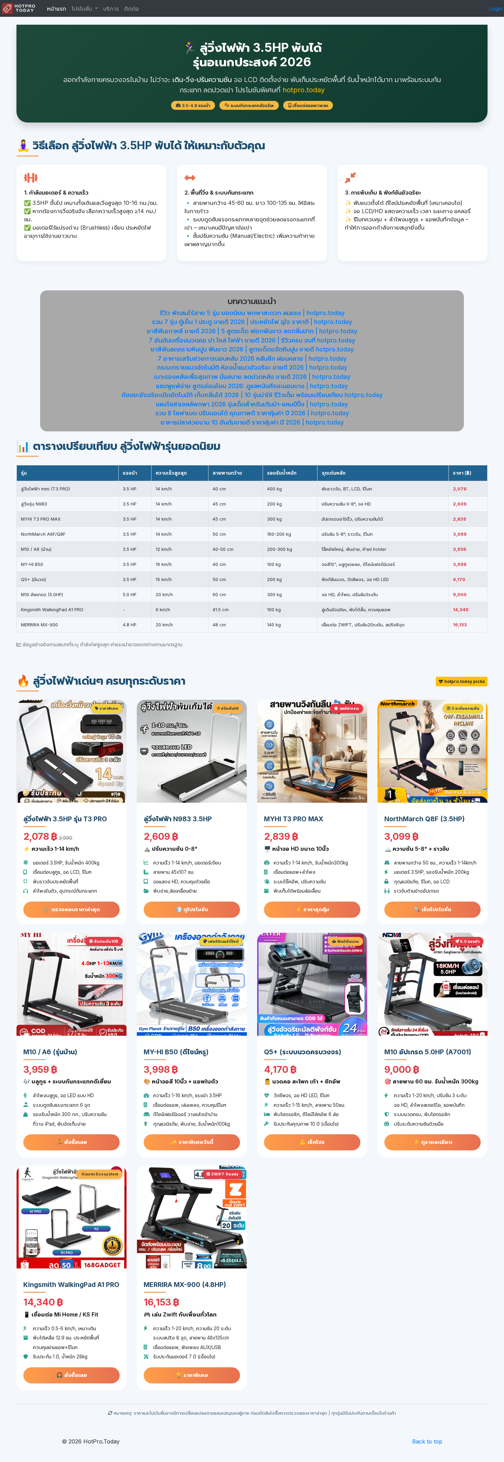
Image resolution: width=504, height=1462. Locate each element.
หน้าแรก (56, 8)
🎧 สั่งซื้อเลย (71, 1375)
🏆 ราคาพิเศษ (192, 1375)
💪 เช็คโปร (312, 1142)
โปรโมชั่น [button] (83, 8)
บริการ (111, 8)
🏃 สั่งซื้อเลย (71, 1142)
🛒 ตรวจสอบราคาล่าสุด (72, 909)
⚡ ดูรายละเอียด (432, 1142)
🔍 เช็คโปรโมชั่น (432, 909)
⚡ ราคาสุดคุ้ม (312, 909)
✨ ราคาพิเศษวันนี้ (192, 1142)
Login (496, 8)
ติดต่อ (131, 8)
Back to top (427, 1441)
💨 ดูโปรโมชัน (192, 909)
